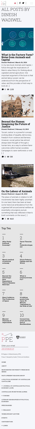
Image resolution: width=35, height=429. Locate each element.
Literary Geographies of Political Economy (15, 400)
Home (4, 362)
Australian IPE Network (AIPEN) (14, 392)
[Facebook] (20, 3)
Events (4, 418)
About (4, 366)
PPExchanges (7, 405)
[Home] (3, 3)
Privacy (3, 357)
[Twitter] (23, 3)
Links (5, 425)
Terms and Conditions (23, 357)
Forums (6, 396)
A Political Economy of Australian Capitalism (16, 380)
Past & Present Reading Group (13, 375)
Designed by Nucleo (12, 357)
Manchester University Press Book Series (16, 371)
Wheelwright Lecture (10, 414)
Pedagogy (7, 410)
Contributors (7, 422)
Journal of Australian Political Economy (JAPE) (16, 387)
